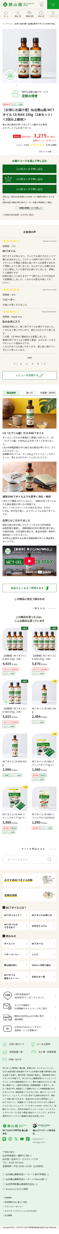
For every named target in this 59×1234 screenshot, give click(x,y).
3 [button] (24, 85)
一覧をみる (38, 608)
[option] (29, 56)
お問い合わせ (15, 1059)
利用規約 (8, 1197)
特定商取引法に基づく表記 (15, 1202)
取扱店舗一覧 (16, 1051)
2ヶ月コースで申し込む (29, 179)
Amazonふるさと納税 (17, 1188)
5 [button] (32, 85)
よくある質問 (43, 1044)
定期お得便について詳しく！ (31, 207)
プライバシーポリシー (13, 1206)
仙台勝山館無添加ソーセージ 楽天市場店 (26, 1174)
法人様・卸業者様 (47, 1051)
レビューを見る (23, 144)
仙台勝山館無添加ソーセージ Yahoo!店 (25, 1179)
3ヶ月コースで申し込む (29, 189)
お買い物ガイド (16, 1044)
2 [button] (21, 85)
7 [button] (39, 85)
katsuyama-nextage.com (39, 1140)
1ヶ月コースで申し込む (29, 169)
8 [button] (43, 85)
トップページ (7, 23)
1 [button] (17, 85)
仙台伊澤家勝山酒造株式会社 (20, 1184)
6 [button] (36, 85)
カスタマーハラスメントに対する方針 (20, 1210)
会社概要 (8, 1215)
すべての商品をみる (33, 848)
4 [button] (28, 85)
